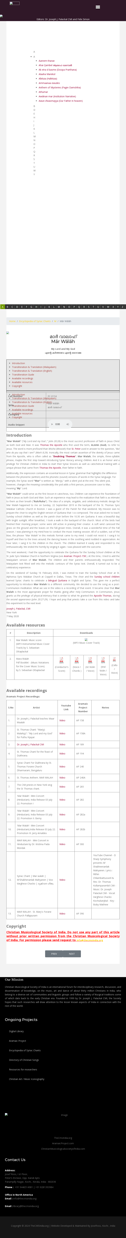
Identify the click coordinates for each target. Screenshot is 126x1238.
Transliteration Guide (23, 374)
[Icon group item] (8, 1213)
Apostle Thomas (103, 595)
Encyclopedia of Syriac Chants (24, 1050)
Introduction (18, 363)
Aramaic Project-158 (75, 556)
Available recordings (22, 378)
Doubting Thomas (64, 456)
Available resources (22, 382)
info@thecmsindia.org (90, 940)
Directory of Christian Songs (23, 1059)
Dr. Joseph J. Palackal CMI (30, 744)
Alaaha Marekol (47, 74)
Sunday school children (107, 576)
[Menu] (98, 7)
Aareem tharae (47, 60)
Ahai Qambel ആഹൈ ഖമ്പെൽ (55, 65)
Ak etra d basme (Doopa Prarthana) (58, 69)
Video (62, 720)
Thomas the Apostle (51, 445)
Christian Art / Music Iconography (26, 1079)
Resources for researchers (22, 1069)
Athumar (43, 91)
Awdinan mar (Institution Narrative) (57, 96)
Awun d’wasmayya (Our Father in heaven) (61, 100)
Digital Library (16, 1031)
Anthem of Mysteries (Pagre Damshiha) (60, 87)
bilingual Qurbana (57, 580)
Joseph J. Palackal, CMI (18, 608)
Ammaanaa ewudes (49, 83)
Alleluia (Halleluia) (48, 78)
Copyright (17, 386)
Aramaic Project (17, 1040)
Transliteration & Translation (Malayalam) (34, 367)
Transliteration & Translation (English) (32, 370)
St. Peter (76, 448)
